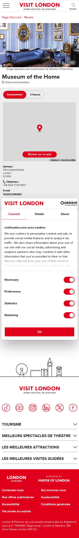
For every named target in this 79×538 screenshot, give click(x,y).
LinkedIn (46, 408)
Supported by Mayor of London (54, 479)
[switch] (69, 292)
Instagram (33, 408)
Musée (28, 17)
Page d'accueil (11, 17)
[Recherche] (73, 5)
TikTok (6, 408)
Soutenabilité (50, 497)
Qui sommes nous (53, 490)
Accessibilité (10, 504)
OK (39, 331)
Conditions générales (55, 504)
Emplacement (14, 94)
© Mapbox (54, 160)
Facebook (73, 408)
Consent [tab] (14, 214)
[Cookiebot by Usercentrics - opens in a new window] (60, 203)
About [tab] (65, 214)
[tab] (14, 94)
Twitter (60, 408)
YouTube (19, 408)
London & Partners (16, 479)
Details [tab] (39, 214)
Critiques (35, 94)
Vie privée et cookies (16, 511)
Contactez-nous (13, 490)
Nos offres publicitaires (18, 497)
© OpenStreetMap (67, 160)
